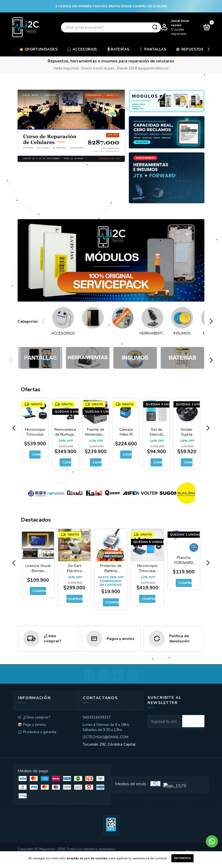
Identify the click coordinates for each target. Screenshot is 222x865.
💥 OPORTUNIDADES (38, 49)
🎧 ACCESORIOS (82, 49)
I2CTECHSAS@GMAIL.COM (105, 737)
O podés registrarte (178, 31)
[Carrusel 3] (135, 358)
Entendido (182, 858)
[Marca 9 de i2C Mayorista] (186, 493)
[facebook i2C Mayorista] (103, 675)
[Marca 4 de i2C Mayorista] (92, 493)
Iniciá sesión (180, 23)
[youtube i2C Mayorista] (118, 675)
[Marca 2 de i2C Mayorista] (55, 493)
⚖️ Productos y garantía (37, 731)
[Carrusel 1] (111, 260)
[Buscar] (154, 27)
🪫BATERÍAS (118, 49)
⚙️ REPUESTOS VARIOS (197, 49)
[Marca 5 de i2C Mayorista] (111, 493)
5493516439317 (97, 717)
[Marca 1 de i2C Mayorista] (36, 493)
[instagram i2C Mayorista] (89, 675)
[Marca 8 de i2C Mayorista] (167, 493)
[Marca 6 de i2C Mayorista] (129, 493)
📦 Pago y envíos (32, 724)
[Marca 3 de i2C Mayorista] (73, 493)
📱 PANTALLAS (152, 49)
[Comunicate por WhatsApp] (212, 841)
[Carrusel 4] (182, 358)
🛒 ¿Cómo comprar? (34, 717)
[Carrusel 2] (87, 358)
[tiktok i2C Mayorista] (133, 675)
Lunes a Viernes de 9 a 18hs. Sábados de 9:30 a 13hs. (106, 727)
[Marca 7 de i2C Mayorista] (148, 493)
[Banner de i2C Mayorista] (71, 126)
